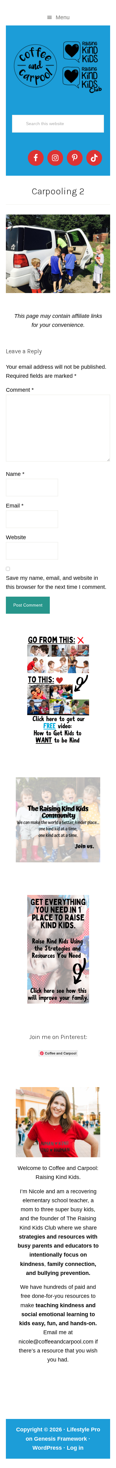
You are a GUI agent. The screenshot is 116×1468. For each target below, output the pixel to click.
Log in (75, 1448)
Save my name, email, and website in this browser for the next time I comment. (56, 582)
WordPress (47, 1448)
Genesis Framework (60, 1439)
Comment (20, 390)
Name (15, 474)
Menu (63, 17)
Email (15, 506)
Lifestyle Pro (83, 1429)
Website (16, 537)
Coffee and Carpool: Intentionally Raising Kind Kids (58, 66)
